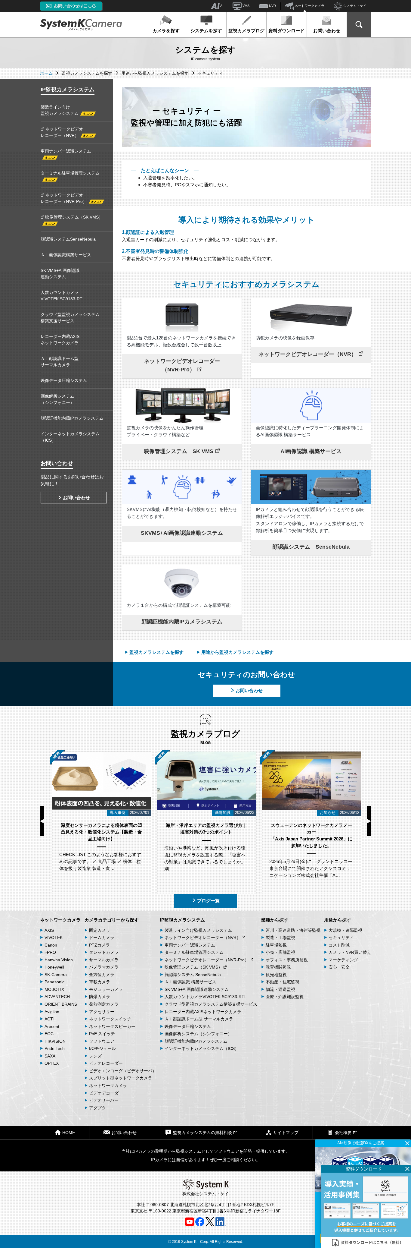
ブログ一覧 (208, 900)
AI (221, 6)
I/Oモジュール (102, 1048)
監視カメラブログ (246, 30)
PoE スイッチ (102, 1033)
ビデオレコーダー (106, 1063)
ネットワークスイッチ (110, 1018)
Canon (51, 945)
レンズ (95, 1056)
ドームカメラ (101, 937)
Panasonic (54, 981)
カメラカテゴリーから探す (112, 919)
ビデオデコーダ (104, 1093)
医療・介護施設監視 (285, 996)
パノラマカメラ (104, 967)
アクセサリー (101, 1011)
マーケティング (343, 959)
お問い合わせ (326, 30)
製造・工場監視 (280, 937)
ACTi (49, 1018)
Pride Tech (55, 1048)
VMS (245, 6)
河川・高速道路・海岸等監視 (293, 930)
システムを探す (206, 30)
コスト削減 (339, 945)
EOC (49, 1033)
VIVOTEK (54, 937)
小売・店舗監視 (280, 952)
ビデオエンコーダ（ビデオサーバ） (122, 1070)
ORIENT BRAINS (61, 1004)
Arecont (52, 1026)
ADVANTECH (57, 996)
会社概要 (343, 1132)
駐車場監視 (276, 945)
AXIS (49, 930)
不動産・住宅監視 (282, 981)
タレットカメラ (104, 952)
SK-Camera (56, 974)
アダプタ (97, 1107)
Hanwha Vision (59, 959)
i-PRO (50, 952)
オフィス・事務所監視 (287, 959)
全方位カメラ (101, 974)
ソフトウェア (101, 1041)
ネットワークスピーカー (112, 1026)
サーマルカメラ (104, 959)
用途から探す (337, 919)
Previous (42, 821)
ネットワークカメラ (309, 6)
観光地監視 (276, 974)
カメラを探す (166, 30)
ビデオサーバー (104, 1100)
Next (369, 821)
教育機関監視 (278, 967)
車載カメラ (99, 981)
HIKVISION (55, 1041)
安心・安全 (339, 967)
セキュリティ (341, 937)
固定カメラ (99, 930)
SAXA (50, 1056)
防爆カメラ (99, 996)
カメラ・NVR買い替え (350, 952)
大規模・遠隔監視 (345, 930)
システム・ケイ (354, 6)
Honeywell (54, 967)
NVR (272, 6)
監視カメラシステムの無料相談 (202, 1132)
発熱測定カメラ (104, 1004)
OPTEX (52, 1063)
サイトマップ (285, 1132)
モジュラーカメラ (106, 989)
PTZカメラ (99, 945)
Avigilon (52, 1011)
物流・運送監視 (280, 989)
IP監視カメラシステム (182, 919)
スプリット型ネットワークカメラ (120, 1078)
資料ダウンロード (286, 30)
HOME (68, 1132)
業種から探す (274, 919)
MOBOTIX (54, 989)
